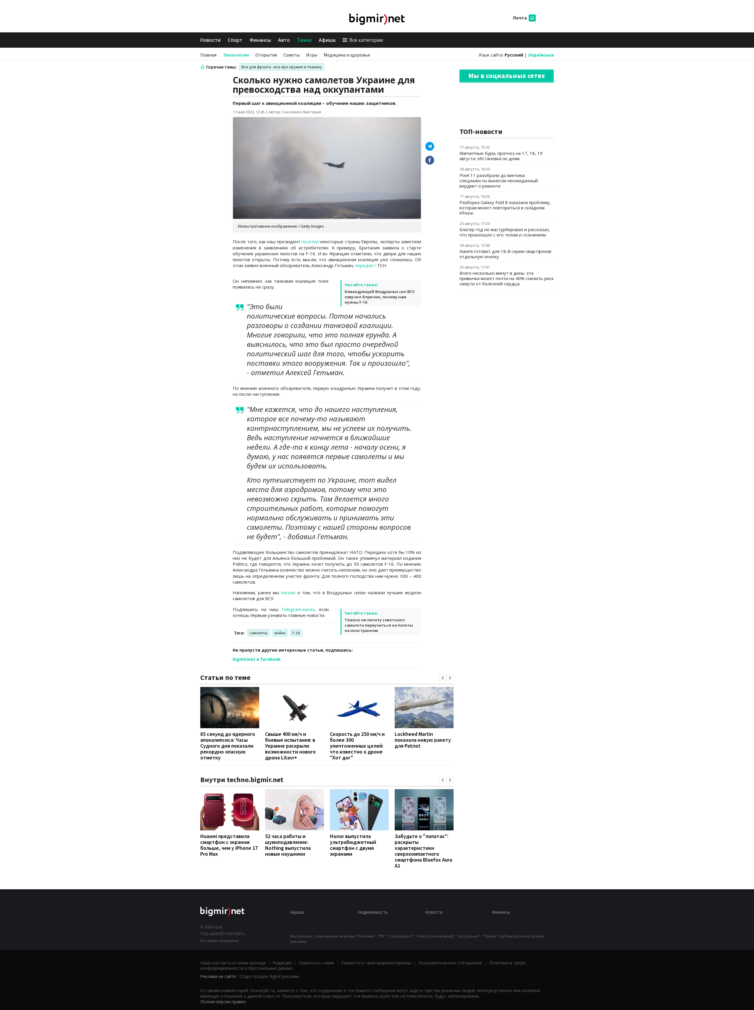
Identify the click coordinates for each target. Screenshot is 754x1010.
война (280, 632)
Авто (284, 40)
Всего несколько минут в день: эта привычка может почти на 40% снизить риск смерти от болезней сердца (506, 278)
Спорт (235, 40)
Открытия (266, 55)
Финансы (260, 40)
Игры (311, 55)
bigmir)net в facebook (257, 659)
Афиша (327, 40)
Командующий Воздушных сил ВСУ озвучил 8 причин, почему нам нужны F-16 (379, 297)
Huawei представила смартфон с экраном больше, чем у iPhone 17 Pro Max (229, 845)
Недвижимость (373, 912)
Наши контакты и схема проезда (233, 963)
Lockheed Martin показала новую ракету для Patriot (423, 740)
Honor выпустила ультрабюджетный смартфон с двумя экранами (353, 845)
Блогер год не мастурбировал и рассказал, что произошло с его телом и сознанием (504, 232)
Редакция (282, 963)
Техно (304, 40)
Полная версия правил (223, 1001)
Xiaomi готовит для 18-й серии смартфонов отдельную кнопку (505, 253)
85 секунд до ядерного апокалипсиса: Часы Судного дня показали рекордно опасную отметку (227, 746)
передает (365, 265)
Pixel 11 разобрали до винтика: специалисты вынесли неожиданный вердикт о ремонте (498, 180)
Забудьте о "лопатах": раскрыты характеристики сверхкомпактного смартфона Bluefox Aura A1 (423, 851)
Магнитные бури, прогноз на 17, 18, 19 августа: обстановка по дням (501, 155)
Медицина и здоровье (347, 55)
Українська (541, 55)
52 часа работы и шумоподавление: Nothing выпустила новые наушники (288, 845)
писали (288, 592)
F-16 (296, 632)
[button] (442, 677)
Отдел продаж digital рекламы (269, 976)
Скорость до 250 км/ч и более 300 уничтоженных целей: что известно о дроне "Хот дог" (357, 746)
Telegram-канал (298, 609)
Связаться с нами (316, 963)
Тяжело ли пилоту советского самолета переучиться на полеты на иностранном (379, 625)
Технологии (236, 55)
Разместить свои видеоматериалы (376, 963)
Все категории (366, 40)
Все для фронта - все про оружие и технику (282, 66)
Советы (291, 55)
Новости (210, 40)
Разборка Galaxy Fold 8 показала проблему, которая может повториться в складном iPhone (505, 207)
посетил (310, 241)
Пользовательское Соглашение (450, 963)
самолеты (258, 632)
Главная (208, 55)
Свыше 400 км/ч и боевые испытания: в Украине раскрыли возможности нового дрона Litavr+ (290, 746)
